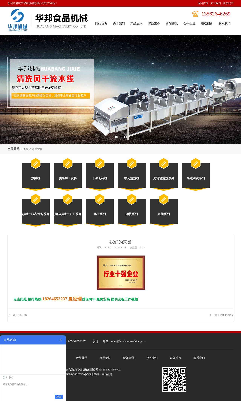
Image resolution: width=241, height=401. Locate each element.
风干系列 (100, 214)
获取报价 (175, 357)
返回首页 (203, 3)
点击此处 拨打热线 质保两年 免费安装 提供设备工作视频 (75, 299)
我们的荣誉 (227, 315)
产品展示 (81, 357)
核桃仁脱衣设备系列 (35, 214)
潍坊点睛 (107, 374)
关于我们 (215, 3)
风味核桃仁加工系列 (67, 214)
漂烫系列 (132, 214)
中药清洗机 (131, 178)
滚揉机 (35, 178)
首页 (26, 149)
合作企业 (152, 357)
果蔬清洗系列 (196, 178)
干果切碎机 (99, 178)
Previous (13, 89)
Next (227, 89)
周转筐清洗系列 (163, 178)
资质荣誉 (37, 149)
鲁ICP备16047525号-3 (76, 374)
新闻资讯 (128, 357)
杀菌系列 (164, 214)
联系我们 (228, 3)
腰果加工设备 (68, 178)
